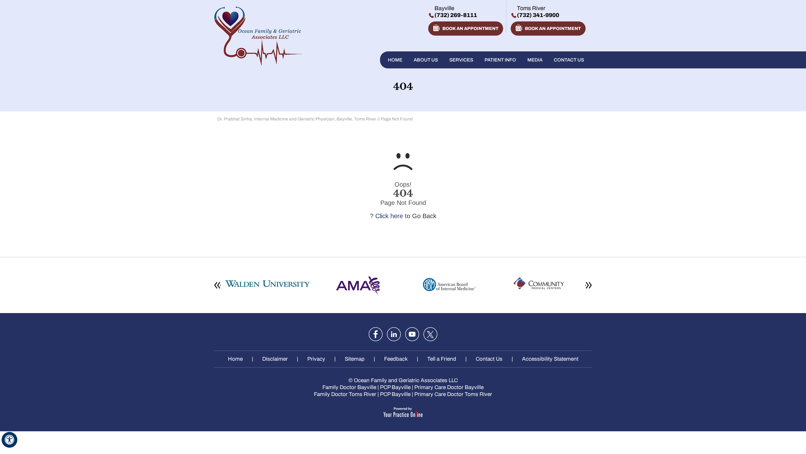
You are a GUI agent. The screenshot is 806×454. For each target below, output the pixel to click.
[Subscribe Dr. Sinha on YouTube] (412, 334)
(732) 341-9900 (538, 15)
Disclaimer (275, 359)
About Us (426, 59)
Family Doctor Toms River (345, 394)
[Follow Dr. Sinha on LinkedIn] (394, 334)
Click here (389, 215)
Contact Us (569, 59)
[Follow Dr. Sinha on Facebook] (376, 334)
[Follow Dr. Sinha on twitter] (430, 334)
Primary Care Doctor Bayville (449, 387)
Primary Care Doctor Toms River (453, 394)
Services (461, 59)
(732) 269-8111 (455, 15)
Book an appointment (470, 28)
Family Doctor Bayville (349, 387)
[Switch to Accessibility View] (9, 440)
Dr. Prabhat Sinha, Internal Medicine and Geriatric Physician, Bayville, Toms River (296, 119)
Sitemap (355, 359)
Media (534, 59)
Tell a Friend (441, 359)
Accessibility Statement (550, 359)
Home (395, 59)
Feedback (396, 359)
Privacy (316, 359)
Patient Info (500, 59)
